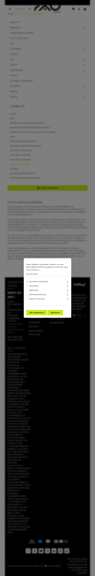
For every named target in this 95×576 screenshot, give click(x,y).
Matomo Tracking (37, 299)
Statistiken (33, 286)
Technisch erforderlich (38, 281)
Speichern (55, 312)
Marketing (33, 290)
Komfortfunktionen (37, 294)
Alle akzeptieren (36, 312)
